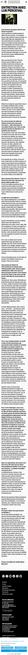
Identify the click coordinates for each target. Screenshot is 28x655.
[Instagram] (3, 575)
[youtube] (10, 575)
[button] (2, 2)
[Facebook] (7, 575)
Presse (4, 584)
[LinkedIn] (13, 575)
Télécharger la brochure (8, 590)
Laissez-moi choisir (14, 650)
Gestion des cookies (7, 594)
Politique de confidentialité (5, 645)
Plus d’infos (5, 607)
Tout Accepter (20, 647)
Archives (4, 582)
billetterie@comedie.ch (9, 606)
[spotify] (20, 575)
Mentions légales (5, 637)
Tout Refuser (7, 647)
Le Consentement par (14, 653)
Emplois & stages (6, 586)
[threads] (17, 575)
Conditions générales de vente (8, 635)
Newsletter (5, 588)
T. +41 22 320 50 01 (7, 604)
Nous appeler (8, 610)
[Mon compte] (25, 1)
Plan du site (5, 592)
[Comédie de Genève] (14, 2)
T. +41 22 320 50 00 (8, 631)
